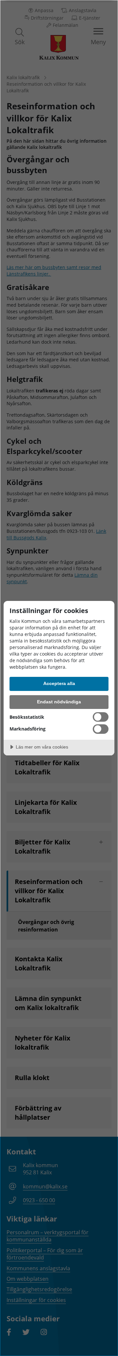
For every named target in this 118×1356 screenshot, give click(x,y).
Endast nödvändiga (59, 701)
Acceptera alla (59, 683)
